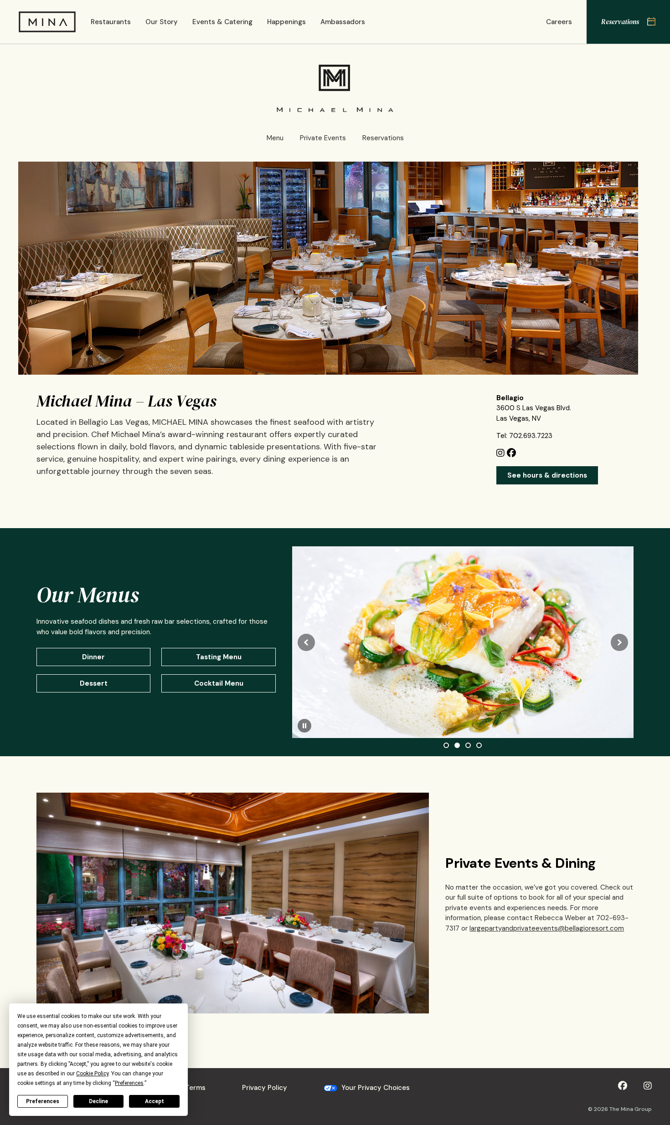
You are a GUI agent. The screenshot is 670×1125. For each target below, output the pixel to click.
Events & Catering (222, 21)
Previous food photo (306, 642)
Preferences (42, 1101)
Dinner (93, 657)
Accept (154, 1101)
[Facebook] (512, 453)
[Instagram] (501, 453)
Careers (559, 21)
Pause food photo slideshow (304, 726)
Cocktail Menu (218, 683)
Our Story (161, 21)
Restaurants (111, 21)
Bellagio (510, 397)
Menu (275, 138)
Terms (195, 1087)
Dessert (94, 683)
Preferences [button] (129, 1083)
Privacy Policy (264, 1087)
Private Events (323, 138)
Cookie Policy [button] (92, 1073)
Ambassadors (342, 21)
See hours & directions (547, 475)
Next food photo (619, 642)
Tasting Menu (219, 657)
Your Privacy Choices (375, 1087)
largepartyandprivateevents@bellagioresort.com (546, 928)
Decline (98, 1101)
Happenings (286, 21)
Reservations (383, 138)
